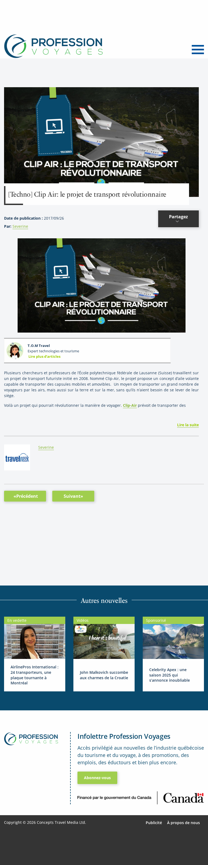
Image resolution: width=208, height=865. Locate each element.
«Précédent (26, 496)
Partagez (178, 217)
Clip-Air (130, 405)
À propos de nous (183, 822)
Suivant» (73, 496)
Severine (20, 226)
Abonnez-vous (97, 777)
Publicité (154, 822)
